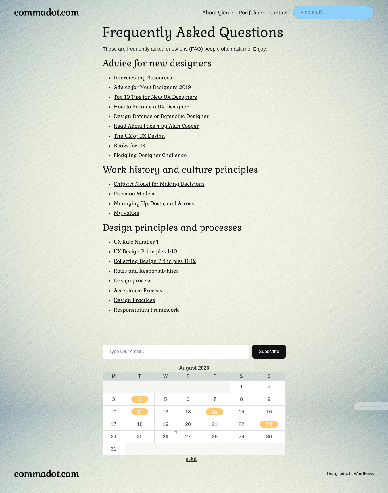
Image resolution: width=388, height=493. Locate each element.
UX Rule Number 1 (136, 241)
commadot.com (46, 12)
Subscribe (269, 351)
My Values (126, 213)
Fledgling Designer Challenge (150, 155)
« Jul (191, 459)
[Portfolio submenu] (262, 12)
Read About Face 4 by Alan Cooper (156, 126)
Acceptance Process (138, 290)
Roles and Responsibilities (146, 270)
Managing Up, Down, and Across (154, 203)
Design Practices (134, 300)
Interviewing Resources (143, 77)
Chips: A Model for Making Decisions (159, 184)
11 (139, 412)
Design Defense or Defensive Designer (161, 116)
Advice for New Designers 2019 (152, 87)
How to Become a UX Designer (151, 106)
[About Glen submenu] (231, 12)
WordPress (364, 473)
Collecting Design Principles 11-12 (155, 261)
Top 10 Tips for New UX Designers (155, 97)
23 (269, 424)
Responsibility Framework (146, 309)
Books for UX (129, 145)
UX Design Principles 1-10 (145, 251)
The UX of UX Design (139, 136)
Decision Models (134, 193)
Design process (132, 280)
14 (214, 412)
